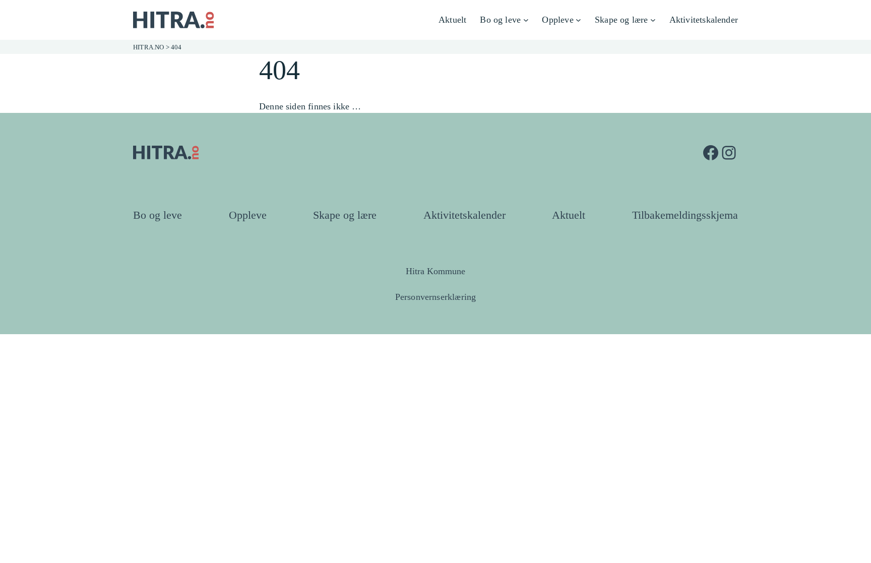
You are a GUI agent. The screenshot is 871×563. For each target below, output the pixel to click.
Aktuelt (568, 215)
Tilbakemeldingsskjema (685, 215)
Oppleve (248, 215)
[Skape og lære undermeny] (653, 20)
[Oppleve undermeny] (578, 20)
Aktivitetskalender (464, 215)
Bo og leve (157, 215)
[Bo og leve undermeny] (526, 20)
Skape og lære (345, 215)
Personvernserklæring (435, 297)
